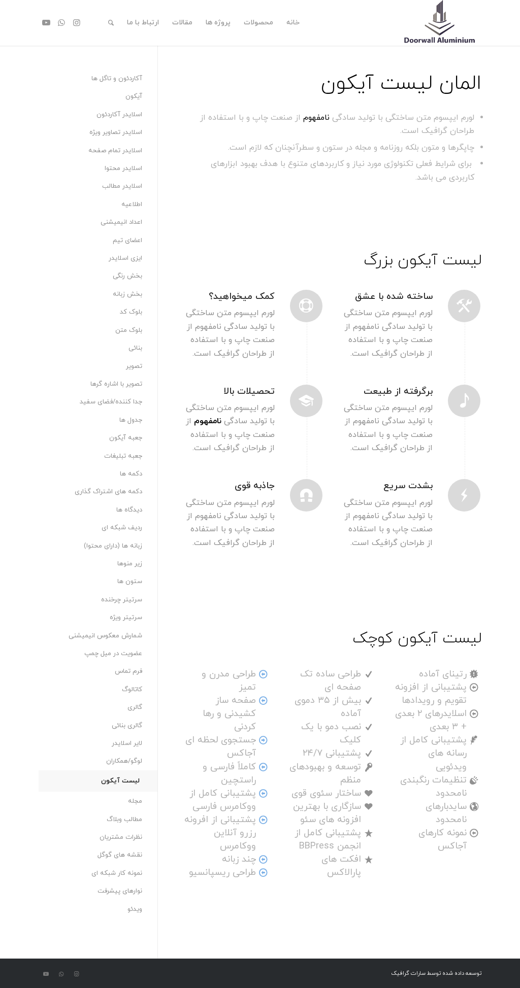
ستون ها (129, 581)
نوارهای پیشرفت (120, 891)
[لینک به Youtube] (46, 22)
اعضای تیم (127, 240)
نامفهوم (316, 117)
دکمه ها (131, 474)
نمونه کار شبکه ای (116, 873)
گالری (134, 707)
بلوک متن (128, 330)
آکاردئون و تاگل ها (116, 78)
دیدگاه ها (129, 510)
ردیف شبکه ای (122, 527)
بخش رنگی (127, 276)
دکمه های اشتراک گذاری (108, 491)
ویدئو (134, 909)
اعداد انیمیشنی (121, 222)
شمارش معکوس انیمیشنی (105, 635)
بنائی (135, 348)
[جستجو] (111, 23)
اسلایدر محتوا (123, 168)
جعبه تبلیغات (123, 456)
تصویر (134, 366)
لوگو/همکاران (124, 761)
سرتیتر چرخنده (121, 599)
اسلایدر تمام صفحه (115, 150)
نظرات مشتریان (121, 837)
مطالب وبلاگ (124, 819)
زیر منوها (129, 563)
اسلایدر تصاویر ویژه (115, 132)
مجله (135, 801)
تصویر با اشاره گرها (116, 384)
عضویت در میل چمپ (113, 653)
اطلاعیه (131, 204)
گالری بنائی (127, 725)
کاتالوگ (132, 689)
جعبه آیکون (125, 437)
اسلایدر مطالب (122, 186)
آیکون (133, 96)
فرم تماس (128, 671)
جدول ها (130, 420)
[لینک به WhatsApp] (61, 22)
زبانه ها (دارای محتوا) (113, 546)
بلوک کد (131, 312)
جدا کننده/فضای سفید (111, 401)
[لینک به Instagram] (76, 22)
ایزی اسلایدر (125, 258)
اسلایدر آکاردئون (119, 114)
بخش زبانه (127, 294)
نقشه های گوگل (120, 855)
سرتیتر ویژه (126, 617)
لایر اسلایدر (127, 743)
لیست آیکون (120, 781)
